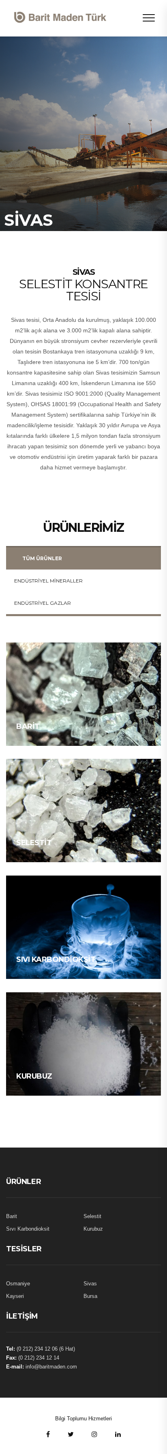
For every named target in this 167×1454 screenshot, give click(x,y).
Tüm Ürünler (42, 558)
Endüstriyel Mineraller (48, 581)
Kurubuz (34, 1076)
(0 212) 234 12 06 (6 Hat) (46, 1349)
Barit (28, 726)
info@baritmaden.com (51, 1367)
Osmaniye (18, 1284)
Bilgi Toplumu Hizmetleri (83, 1418)
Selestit (33, 842)
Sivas (90, 1284)
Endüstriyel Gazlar (42, 603)
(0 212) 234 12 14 (38, 1358)
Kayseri (15, 1296)
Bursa (90, 1296)
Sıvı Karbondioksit (55, 959)
